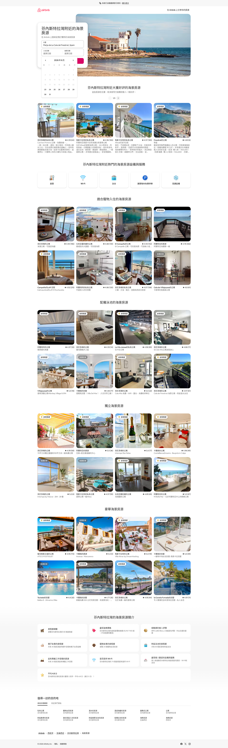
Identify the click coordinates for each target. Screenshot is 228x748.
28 (69, 89)
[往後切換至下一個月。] (73, 60)
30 (45, 94)
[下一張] (118, 98)
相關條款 (63, 744)
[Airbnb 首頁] (43, 10)
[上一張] (110, 98)
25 (55, 89)
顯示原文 (125, 3)
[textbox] (52, 53)
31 (50, 94)
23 (45, 89)
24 (50, 89)
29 (73, 89)
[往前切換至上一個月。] (45, 60)
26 (59, 89)
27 (64, 89)
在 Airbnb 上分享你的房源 (178, 10)
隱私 (56, 744)
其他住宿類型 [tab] (42, 703)
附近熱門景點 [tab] (56, 703)
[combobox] (62, 45)
